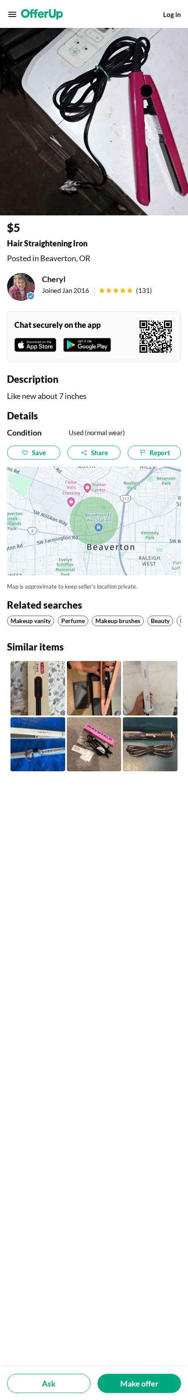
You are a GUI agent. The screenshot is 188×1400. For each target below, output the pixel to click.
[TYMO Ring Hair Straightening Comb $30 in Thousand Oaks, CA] (37, 688)
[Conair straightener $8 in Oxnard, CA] (150, 688)
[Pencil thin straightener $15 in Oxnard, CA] (94, 744)
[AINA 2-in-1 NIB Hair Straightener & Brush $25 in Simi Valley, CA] (94, 688)
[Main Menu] (12, 14)
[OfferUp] (42, 14)
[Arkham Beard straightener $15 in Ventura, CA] (150, 744)
